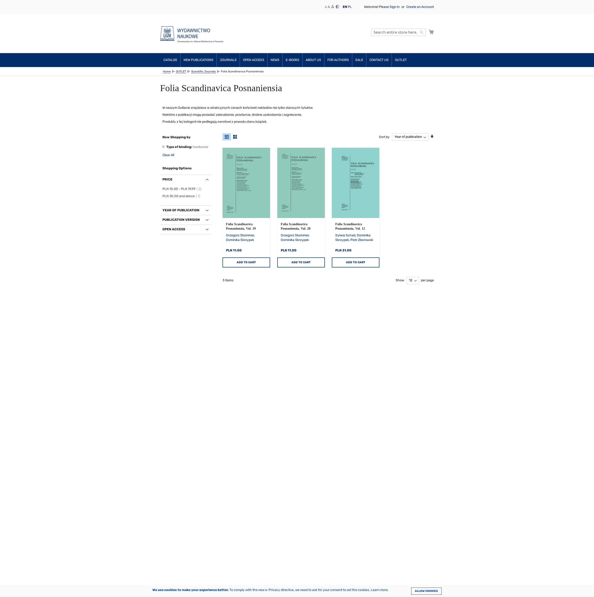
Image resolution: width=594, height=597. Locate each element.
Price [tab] (167, 179)
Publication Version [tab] (181, 220)
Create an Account (420, 7)
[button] (345, 7)
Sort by (384, 137)
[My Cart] (431, 32)
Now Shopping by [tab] (176, 137)
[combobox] (398, 32)
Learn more (379, 590)
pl (350, 7)
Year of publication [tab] (180, 210)
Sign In (395, 7)
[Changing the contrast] (337, 6)
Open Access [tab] (173, 229)
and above (182, 196)
